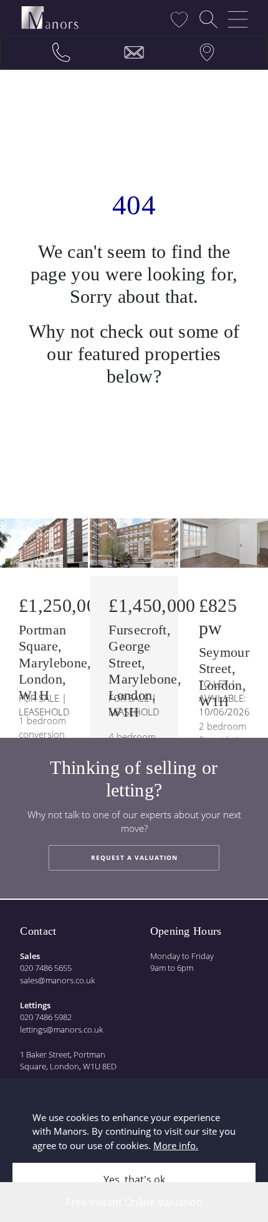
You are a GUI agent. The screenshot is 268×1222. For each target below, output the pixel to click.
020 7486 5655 (46, 967)
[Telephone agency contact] (61, 52)
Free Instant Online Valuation (134, 1202)
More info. (175, 1145)
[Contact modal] (134, 52)
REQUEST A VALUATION (134, 857)
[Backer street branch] (206, 52)
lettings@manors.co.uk (61, 1029)
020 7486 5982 (46, 1017)
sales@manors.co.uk (57, 980)
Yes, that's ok (134, 1179)
